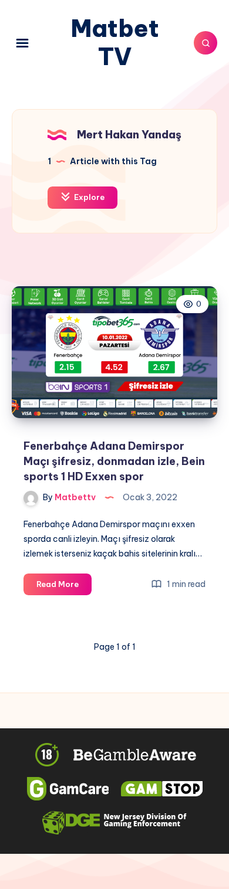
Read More (64, 587)
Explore (88, 197)
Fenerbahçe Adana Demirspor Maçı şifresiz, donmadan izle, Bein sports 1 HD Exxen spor (114, 461)
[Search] (205, 43)
